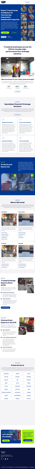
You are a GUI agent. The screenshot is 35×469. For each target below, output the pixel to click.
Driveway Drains (4, 232)
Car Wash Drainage (21, 234)
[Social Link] (1, 459)
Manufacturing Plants (5, 265)
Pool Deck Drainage (4, 235)
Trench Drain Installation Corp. (23, 467)
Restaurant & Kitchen (22, 232)
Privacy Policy (31, 467)
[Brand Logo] (3, 452)
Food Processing (4, 267)
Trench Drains (10, 467)
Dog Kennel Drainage (22, 264)
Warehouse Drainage (5, 264)
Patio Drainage (4, 237)
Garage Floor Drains (4, 234)
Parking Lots (20, 235)
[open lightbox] (17, 67)
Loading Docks (20, 237)
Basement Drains (4, 238)
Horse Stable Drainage (22, 265)
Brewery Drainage (21, 267)
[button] (33, 2)
